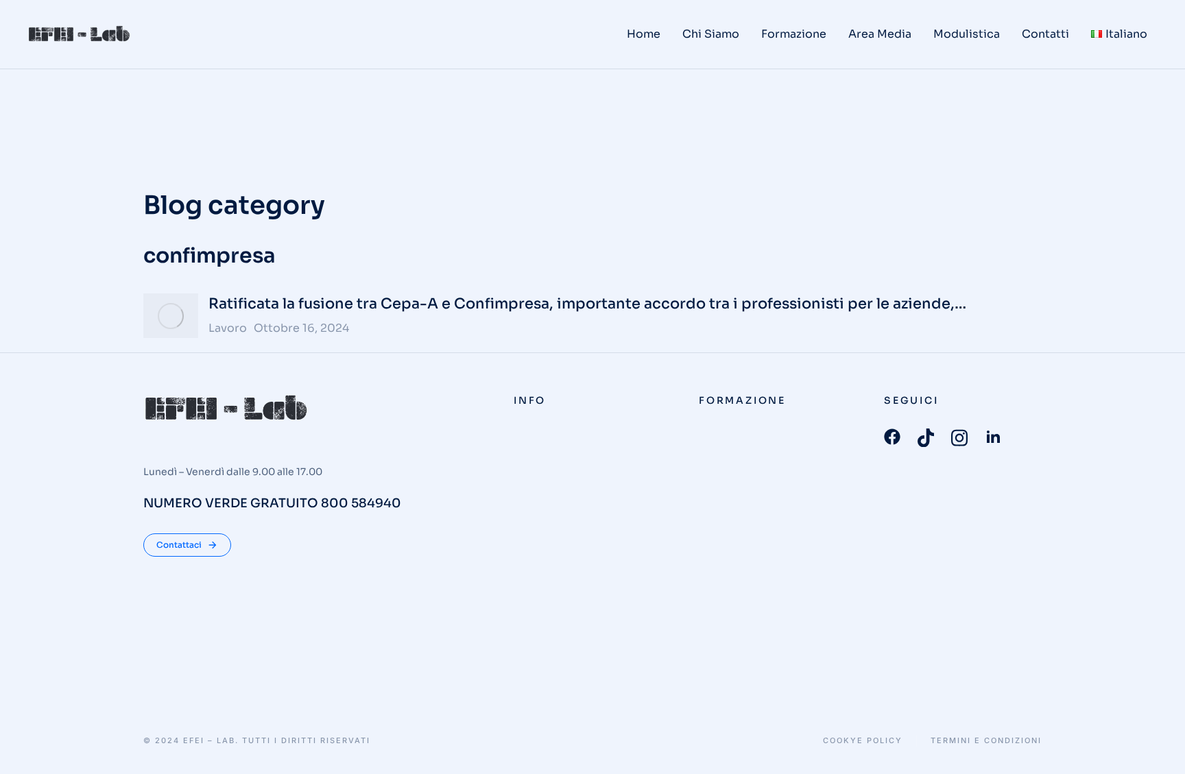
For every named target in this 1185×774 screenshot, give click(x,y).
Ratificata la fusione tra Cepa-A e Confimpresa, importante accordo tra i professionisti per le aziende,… (587, 304)
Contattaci (179, 545)
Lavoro (227, 328)
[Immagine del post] (170, 315)
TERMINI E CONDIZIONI (986, 740)
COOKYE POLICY (862, 740)
